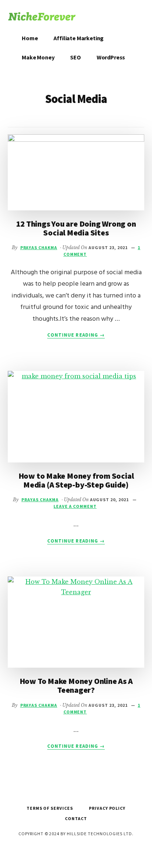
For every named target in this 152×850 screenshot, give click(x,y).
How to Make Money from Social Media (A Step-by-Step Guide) (76, 480)
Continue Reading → (76, 335)
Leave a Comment (74, 506)
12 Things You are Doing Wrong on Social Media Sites (76, 228)
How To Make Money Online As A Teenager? (76, 685)
